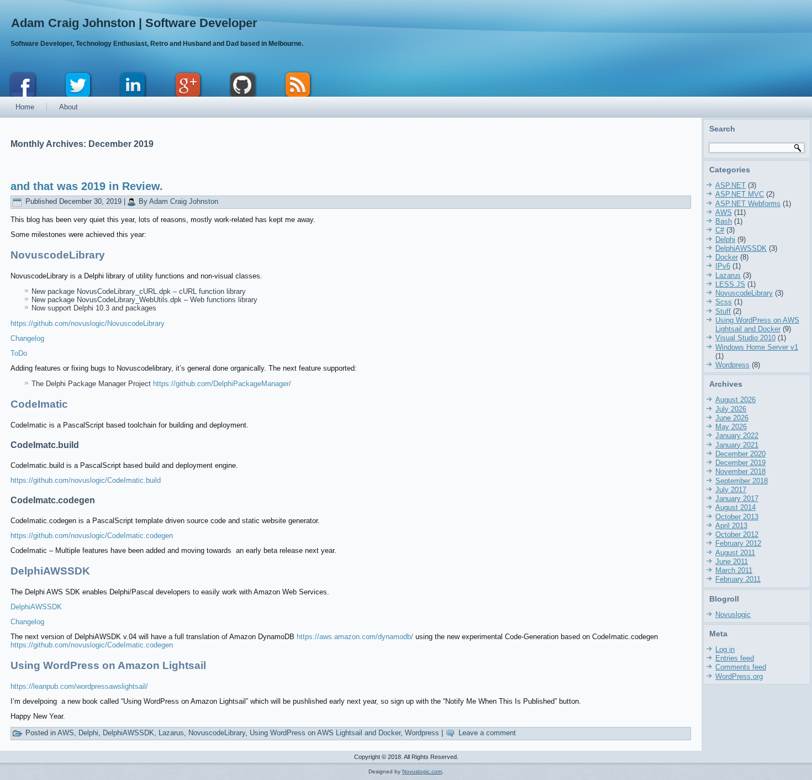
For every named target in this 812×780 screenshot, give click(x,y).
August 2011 (735, 553)
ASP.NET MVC (739, 194)
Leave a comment (487, 733)
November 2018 (740, 471)
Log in (725, 649)
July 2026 (730, 409)
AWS (65, 733)
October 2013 (736, 517)
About (68, 107)
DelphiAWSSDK (36, 607)
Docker (726, 257)
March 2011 (733, 570)
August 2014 (735, 507)
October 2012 (736, 534)
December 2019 (740, 462)
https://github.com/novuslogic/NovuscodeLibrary (87, 323)
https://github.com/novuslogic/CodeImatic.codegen (91, 535)
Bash (723, 221)
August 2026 (735, 400)
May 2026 (731, 427)
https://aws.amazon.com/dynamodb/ (356, 637)
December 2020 (740, 454)
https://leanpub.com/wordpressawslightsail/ (79, 686)
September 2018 (741, 481)
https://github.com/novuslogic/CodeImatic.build (85, 480)
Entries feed (734, 658)
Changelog (27, 338)
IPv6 (722, 266)
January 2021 (736, 445)
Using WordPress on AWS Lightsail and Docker (325, 733)
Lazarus (171, 733)
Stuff (723, 311)
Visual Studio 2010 (745, 338)
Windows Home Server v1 (756, 347)
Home (24, 107)
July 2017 (730, 490)
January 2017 (736, 498)
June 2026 (731, 418)
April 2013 (731, 525)
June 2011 (731, 561)
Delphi (88, 733)
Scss (723, 302)
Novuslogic (733, 614)
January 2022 (736, 435)
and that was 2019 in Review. (86, 186)
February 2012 (738, 543)
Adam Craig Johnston (183, 201)
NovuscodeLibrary (216, 733)
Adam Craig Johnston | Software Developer (134, 23)
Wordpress (422, 733)
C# (719, 230)
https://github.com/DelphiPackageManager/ (222, 384)
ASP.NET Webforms (748, 203)
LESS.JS (730, 284)
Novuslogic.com (422, 771)
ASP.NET (730, 185)
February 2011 (738, 579)
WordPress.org (739, 676)
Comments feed (740, 667)
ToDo (18, 353)
